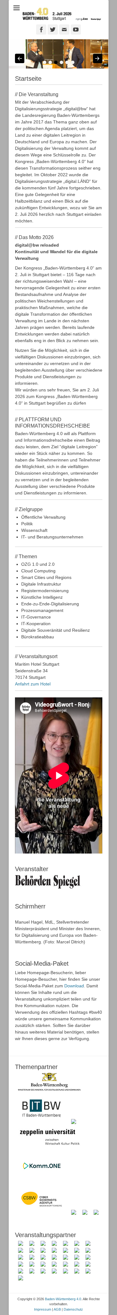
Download (74, 985)
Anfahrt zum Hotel (33, 683)
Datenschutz (73, 1309)
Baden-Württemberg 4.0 (63, 1299)
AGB (57, 1309)
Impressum (42, 1309)
